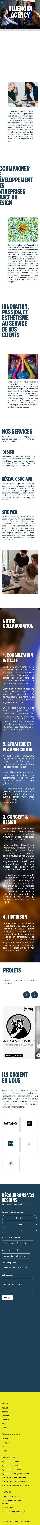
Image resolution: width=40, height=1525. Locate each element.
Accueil (5, 1408)
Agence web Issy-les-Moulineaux (15, 1485)
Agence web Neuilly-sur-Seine (14, 1477)
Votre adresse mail (10, 1250)
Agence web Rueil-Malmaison (14, 1481)
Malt (3, 1446)
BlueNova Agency (9, 1496)
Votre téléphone (9, 1263)
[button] (2, 3)
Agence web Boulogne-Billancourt (16, 1473)
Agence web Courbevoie (12, 1469)
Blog (3, 1424)
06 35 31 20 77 (7, 1507)
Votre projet (7, 1275)
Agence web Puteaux (10, 1465)
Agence (5, 1412)
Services (5, 1416)
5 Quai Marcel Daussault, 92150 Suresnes (12, 1502)
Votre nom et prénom (11, 1237)
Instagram (6, 1442)
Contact (5, 1427)
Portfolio (5, 1420)
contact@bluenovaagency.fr (13, 1511)
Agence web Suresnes (11, 1461)
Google (5, 1450)
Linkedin (5, 1439)
